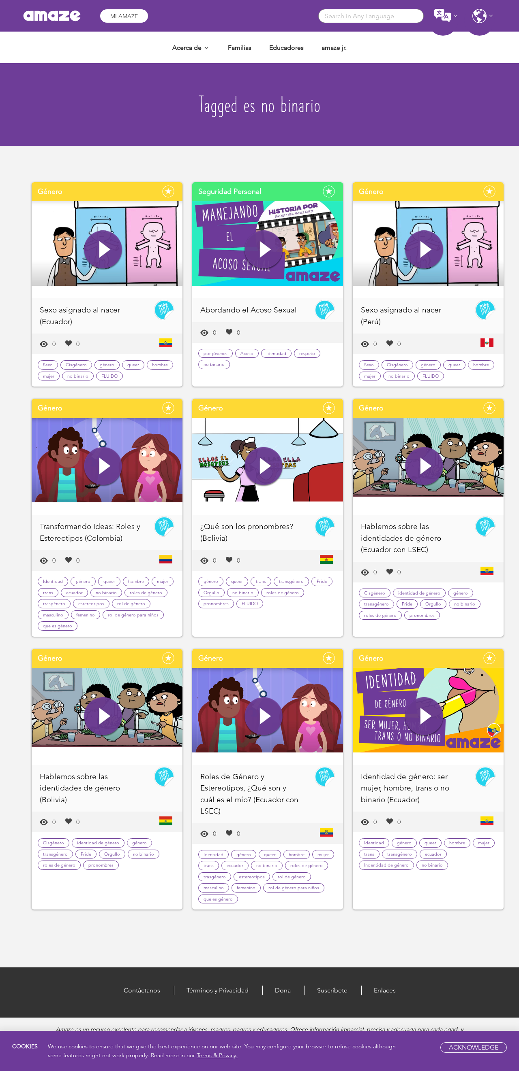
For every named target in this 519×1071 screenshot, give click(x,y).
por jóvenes (215, 353)
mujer (48, 376)
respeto (307, 353)
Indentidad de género (386, 865)
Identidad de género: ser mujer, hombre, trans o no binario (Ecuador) (405, 788)
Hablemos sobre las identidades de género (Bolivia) (80, 788)
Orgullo (211, 592)
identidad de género (419, 593)
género (107, 365)
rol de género (131, 603)
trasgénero (54, 603)
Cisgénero (76, 365)
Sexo (48, 365)
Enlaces (385, 990)
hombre (160, 365)
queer (133, 365)
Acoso (246, 353)
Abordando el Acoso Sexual (248, 309)
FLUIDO (109, 376)
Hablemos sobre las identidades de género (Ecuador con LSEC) (401, 538)
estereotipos (91, 603)
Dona (283, 990)
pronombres (216, 603)
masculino (53, 615)
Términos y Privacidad (218, 990)
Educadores (286, 47)
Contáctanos (142, 990)
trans (48, 592)
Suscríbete (332, 990)
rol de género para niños (133, 615)
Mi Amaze (124, 16)
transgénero (291, 581)
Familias (239, 47)
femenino (85, 615)
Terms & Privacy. (217, 1055)
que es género (57, 626)
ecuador (74, 592)
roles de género (146, 592)
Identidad (276, 353)
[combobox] (371, 16)
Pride (322, 581)
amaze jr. (334, 47)
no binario (77, 376)
